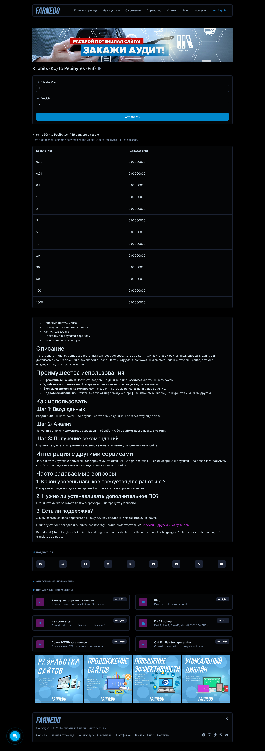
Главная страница (85, 10)
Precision (46, 98)
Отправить (132, 117)
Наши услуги (111, 10)
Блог (186, 10)
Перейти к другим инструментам (165, 525)
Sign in (222, 10)
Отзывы (172, 10)
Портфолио (154, 10)
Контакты (201, 10)
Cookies (41, 735)
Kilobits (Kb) (48, 81)
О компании (133, 10)
